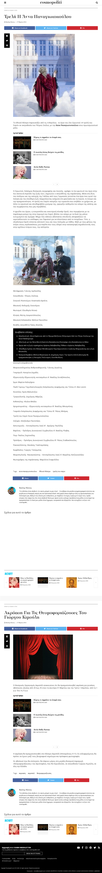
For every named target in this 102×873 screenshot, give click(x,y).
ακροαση (22, 773)
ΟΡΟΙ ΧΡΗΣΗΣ (72, 871)
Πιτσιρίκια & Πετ (52, 858)
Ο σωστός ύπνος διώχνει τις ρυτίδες (49, 152)
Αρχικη (6, 10)
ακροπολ (31, 773)
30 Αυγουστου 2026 (41, 140)
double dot (37, 868)
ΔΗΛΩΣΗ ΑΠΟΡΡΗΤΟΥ (51, 871)
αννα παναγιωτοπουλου (28, 471)
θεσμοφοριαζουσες (44, 773)
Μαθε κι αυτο (13, 10)
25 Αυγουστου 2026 (41, 169)
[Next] (57, 184)
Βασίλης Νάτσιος (10, 22)
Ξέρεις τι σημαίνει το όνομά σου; (47, 137)
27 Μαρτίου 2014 (21, 22)
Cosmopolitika (6, 858)
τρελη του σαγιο (59, 471)
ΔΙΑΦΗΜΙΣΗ (97, 871)
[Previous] (53, 184)
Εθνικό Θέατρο (45, 471)
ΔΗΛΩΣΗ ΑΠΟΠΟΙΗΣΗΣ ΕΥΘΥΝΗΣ (85, 871)
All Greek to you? (6, 861)
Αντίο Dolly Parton (42, 167)
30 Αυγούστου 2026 (26, 831)
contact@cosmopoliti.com (39, 871)
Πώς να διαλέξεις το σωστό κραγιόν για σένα (27, 580)
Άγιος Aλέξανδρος (85, 578)
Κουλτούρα (20, 858)
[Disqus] (51, 542)
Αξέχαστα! (16, 861)
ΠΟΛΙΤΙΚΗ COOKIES (63, 871)
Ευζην (13, 858)
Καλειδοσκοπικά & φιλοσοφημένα (36, 858)
